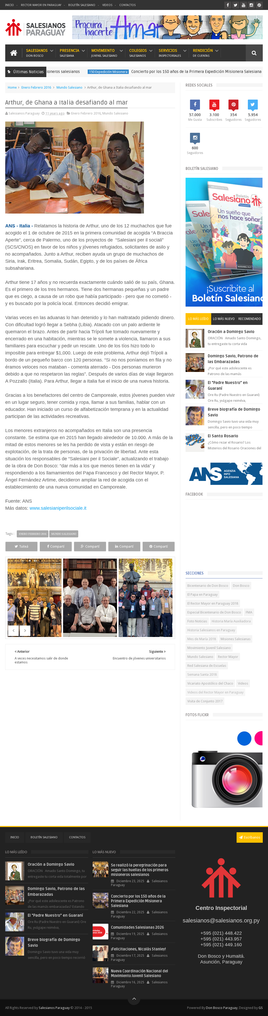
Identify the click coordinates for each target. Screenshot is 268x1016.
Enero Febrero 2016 (36, 87)
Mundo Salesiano (69, 87)
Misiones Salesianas (235, 639)
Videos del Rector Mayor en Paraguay (215, 692)
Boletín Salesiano (81, 5)
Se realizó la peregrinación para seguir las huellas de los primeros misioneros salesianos (139, 870)
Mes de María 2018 (201, 639)
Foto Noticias (197, 621)
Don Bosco (241, 586)
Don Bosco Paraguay (221, 1008)
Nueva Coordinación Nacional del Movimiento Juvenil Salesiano (139, 973)
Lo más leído (198, 319)
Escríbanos (252, 837)
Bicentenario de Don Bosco (207, 586)
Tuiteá (23, 546)
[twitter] (235, 5)
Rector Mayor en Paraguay (41, 5)
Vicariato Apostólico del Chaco (210, 683)
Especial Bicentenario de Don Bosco (214, 612)
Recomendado (249, 319)
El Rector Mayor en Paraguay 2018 (212, 603)
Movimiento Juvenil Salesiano (209, 648)
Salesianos (37, 53)
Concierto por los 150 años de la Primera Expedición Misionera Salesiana (173, 71)
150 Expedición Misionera (85, 72)
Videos (107, 5)
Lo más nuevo (224, 319)
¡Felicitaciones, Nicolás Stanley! (138, 949)
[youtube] (243, 5)
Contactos (127, 5)
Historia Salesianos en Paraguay (211, 630)
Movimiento (104, 53)
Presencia (69, 53)
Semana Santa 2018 (202, 674)
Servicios (170, 53)
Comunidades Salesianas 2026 (137, 927)
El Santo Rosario (223, 436)
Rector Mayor (228, 657)
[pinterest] (259, 5)
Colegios (138, 53)
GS (261, 1008)
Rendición (203, 53)
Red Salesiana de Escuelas (206, 666)
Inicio (9, 5)
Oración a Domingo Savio (231, 331)
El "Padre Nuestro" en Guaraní (55, 915)
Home (12, 87)
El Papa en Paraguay (202, 594)
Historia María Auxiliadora (231, 621)
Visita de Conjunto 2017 (204, 701)
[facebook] (227, 5)
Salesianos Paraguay (54, 1008)
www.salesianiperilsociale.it (57, 508)
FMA (249, 612)
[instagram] (251, 5)
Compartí (57, 546)
